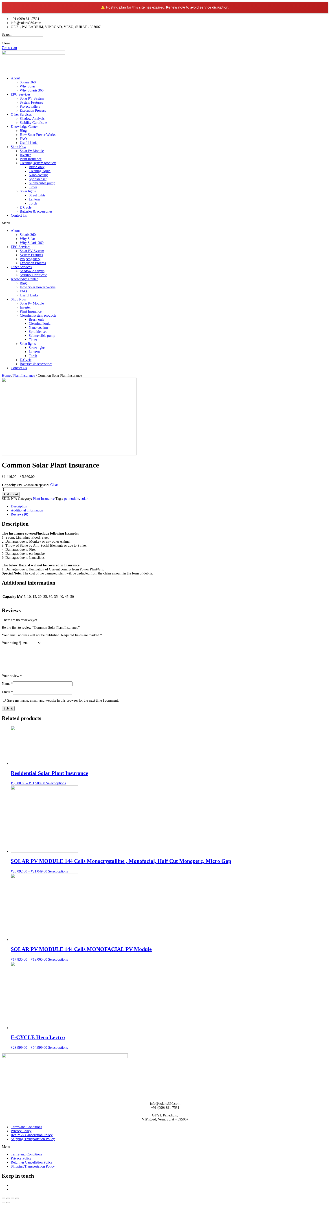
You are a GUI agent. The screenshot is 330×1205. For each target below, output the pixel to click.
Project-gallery (30, 106)
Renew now (175, 7)
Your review (12, 676)
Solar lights (28, 191)
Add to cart (11, 494)
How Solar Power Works (37, 135)
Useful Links (29, 143)
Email (7, 692)
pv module (71, 498)
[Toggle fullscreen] (12, 1198)
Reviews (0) (19, 514)
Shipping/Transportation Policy (33, 1139)
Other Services (21, 114)
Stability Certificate (33, 122)
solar (84, 498)
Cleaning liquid (40, 171)
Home (6, 375)
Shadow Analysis (32, 118)
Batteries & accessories (36, 211)
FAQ (23, 139)
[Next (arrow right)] (8, 1202)
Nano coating (38, 175)
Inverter (25, 155)
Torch (33, 203)
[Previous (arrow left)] (3, 1202)
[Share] (8, 1198)
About (15, 78)
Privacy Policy (21, 1131)
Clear (54, 485)
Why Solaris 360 (32, 90)
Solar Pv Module (32, 151)
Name (7, 683)
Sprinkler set (37, 179)
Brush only (36, 167)
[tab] (169, 506)
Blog (23, 131)
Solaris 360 (28, 82)
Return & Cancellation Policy (32, 1135)
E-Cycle (25, 207)
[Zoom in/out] (17, 1198)
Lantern (34, 199)
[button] (165, 223)
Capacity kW (12, 485)
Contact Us (19, 215)
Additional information (27, 510)
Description (19, 506)
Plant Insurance (31, 159)
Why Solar (27, 86)
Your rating (11, 643)
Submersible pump (42, 183)
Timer (33, 187)
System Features (31, 102)
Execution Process (33, 110)
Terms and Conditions (26, 1127)
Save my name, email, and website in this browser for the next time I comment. (63, 700)
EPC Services (20, 94)
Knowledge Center (24, 126)
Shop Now (18, 147)
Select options (56, 783)
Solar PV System (32, 98)
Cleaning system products (38, 163)
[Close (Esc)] (3, 1198)
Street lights (37, 195)
